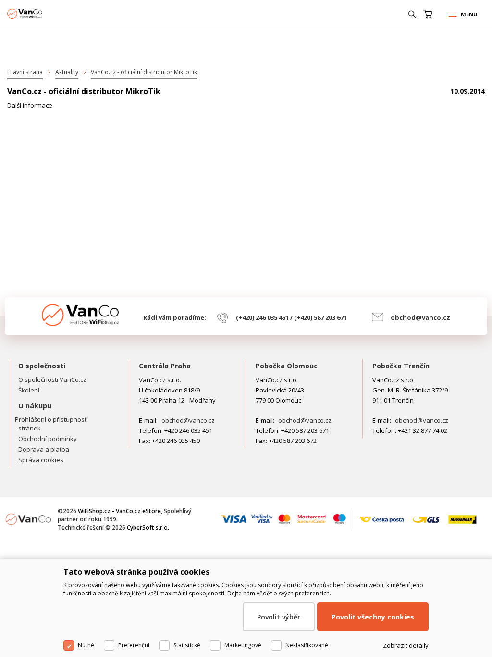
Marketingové (242, 645)
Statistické (186, 645)
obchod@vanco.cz (420, 317)
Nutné (86, 645)
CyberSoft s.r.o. (148, 527)
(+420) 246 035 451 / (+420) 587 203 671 (291, 317)
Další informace (29, 105)
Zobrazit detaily (406, 645)
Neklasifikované (306, 645)
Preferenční (133, 645)
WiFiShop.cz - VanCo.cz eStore (43, 14)
